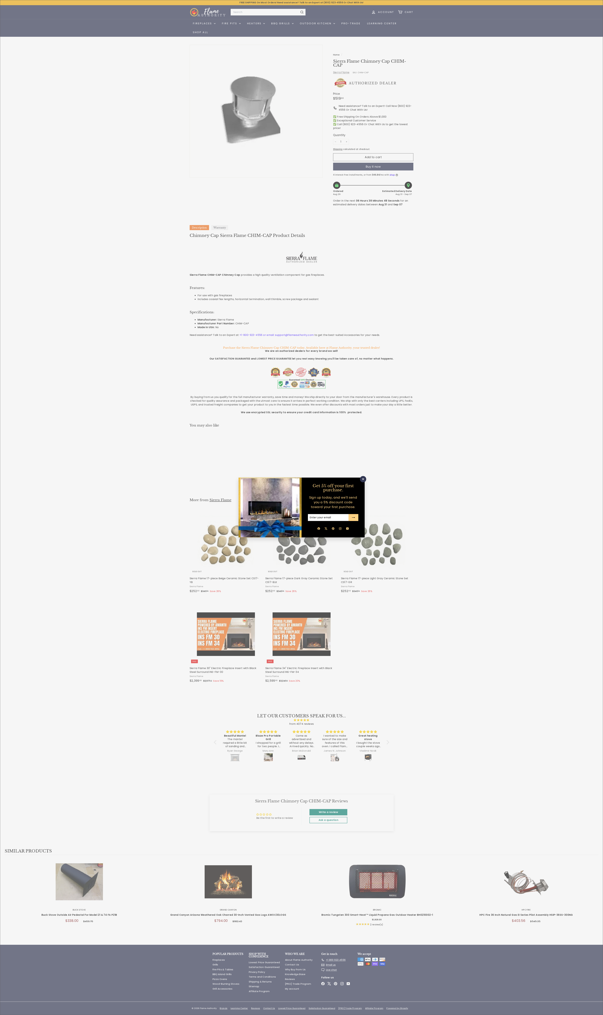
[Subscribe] (353, 517)
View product (79, 885)
